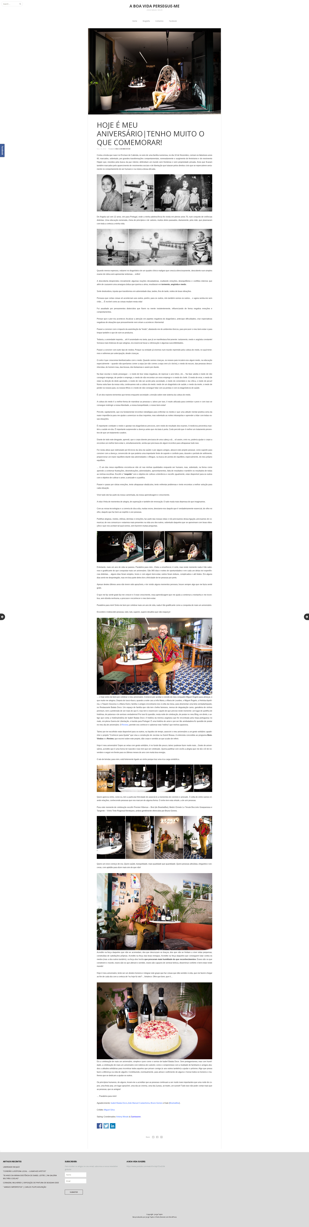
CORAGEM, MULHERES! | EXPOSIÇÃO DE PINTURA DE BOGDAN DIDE (31, 1182)
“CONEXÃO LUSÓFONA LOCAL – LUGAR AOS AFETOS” (24, 1171)
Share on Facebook (99, 1126)
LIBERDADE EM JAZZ (11, 1167)
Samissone (136, 1117)
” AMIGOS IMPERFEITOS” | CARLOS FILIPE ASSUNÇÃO (24, 1187)
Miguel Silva (109, 1110)
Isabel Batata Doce (119, 1103)
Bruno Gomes (171, 811)
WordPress (173, 1217)
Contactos (159, 21)
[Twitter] (153, 1137)
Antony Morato (122, 1117)
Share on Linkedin (112, 1126)
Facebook (173, 21)
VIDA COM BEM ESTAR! (122, 149)
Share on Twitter (106, 1126)
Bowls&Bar (163, 807)
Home (134, 21)
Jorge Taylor (158, 1214)
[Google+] (161, 1137)
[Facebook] (157, 1137)
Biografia (146, 21)
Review (125, 725)
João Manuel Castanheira (139, 1103)
